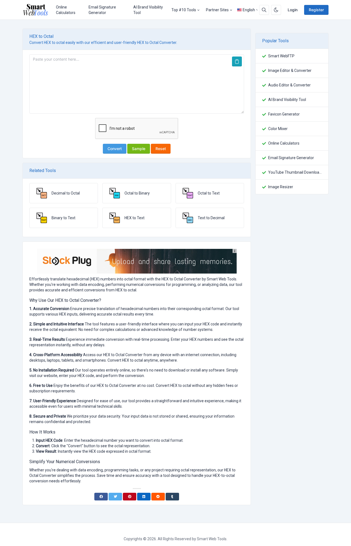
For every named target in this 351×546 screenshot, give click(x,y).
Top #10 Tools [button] (183, 10)
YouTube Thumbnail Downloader (295, 172)
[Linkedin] (144, 496)
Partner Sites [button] (217, 10)
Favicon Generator (284, 114)
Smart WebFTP (281, 56)
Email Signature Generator (102, 10)
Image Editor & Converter (290, 70)
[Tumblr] (172, 496)
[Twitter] (115, 496)
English (249, 10)
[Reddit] (158, 496)
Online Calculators (65, 10)
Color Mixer (278, 128)
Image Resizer (280, 187)
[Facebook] (101, 496)
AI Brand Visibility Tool (148, 10)
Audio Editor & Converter (289, 85)
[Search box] (264, 10)
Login (293, 9)
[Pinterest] (129, 496)
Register (316, 9)
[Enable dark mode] (276, 10)
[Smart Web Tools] (37, 10)
